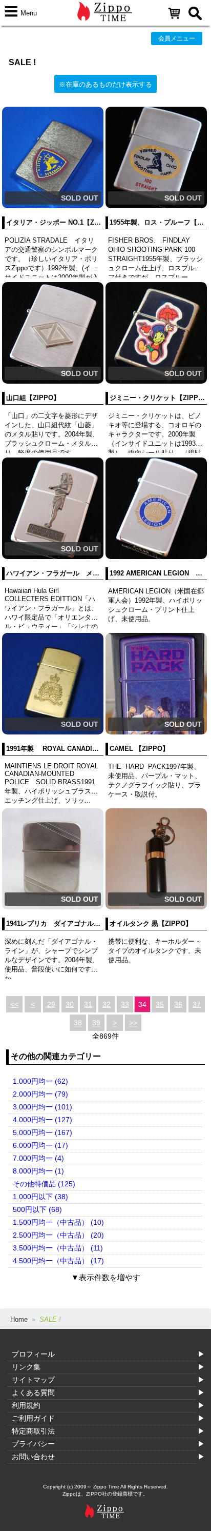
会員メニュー (176, 38)
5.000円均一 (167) (42, 1132)
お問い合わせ (33, 1457)
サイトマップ (33, 1380)
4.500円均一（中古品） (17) (58, 1261)
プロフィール (33, 1354)
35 (160, 1004)
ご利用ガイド (33, 1418)
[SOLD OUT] (52, 206)
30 (70, 1004)
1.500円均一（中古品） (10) (58, 1222)
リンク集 (26, 1367)
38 (78, 1023)
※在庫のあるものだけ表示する (105, 84)
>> (133, 1023)
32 (106, 1004)
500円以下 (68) (37, 1209)
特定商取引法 (33, 1431)
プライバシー (33, 1444)
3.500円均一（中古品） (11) (58, 1248)
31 (88, 1004)
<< (14, 1004)
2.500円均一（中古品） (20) (58, 1235)
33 (125, 1004)
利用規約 (26, 1405)
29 (51, 1004)
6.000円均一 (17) (40, 1145)
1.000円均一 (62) (40, 1081)
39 (96, 1023)
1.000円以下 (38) (40, 1196)
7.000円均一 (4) (38, 1158)
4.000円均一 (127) (42, 1120)
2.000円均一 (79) (40, 1094)
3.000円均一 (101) (42, 1107)
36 (178, 1004)
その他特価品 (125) (44, 1184)
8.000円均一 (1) (38, 1171)
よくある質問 (33, 1392)
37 (197, 1004)
